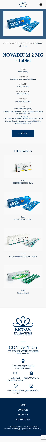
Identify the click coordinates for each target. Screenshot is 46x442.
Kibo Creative (23, 430)
